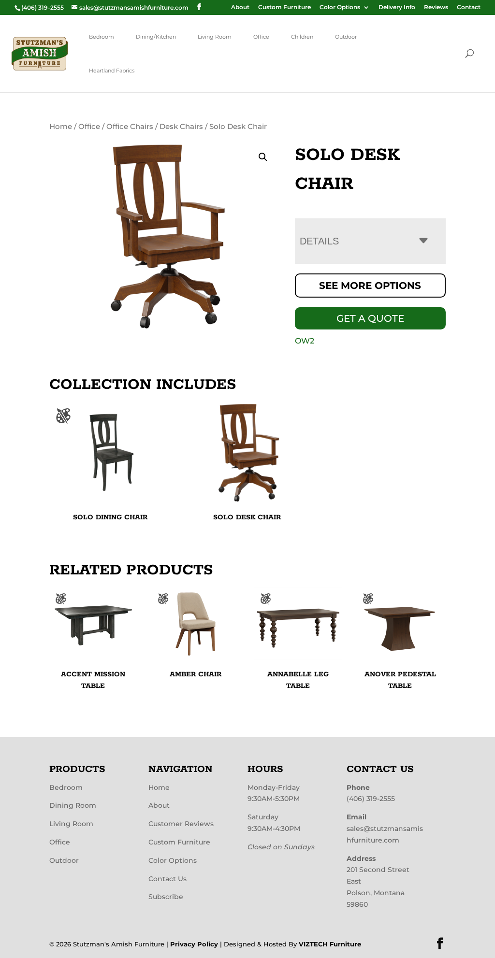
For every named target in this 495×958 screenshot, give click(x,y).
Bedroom (101, 36)
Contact (468, 7)
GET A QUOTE (370, 318)
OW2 (304, 340)
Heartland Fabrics (111, 70)
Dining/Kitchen (156, 36)
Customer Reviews (181, 823)
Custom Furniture (284, 7)
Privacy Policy (194, 944)
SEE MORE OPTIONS (370, 285)
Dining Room (72, 805)
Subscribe (165, 896)
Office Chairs (129, 126)
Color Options (340, 7)
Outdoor (346, 36)
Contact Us (167, 878)
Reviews (436, 7)
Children (302, 36)
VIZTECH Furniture (330, 944)
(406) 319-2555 (371, 798)
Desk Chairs (181, 126)
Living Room (215, 36)
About (240, 7)
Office (261, 36)
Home (60, 126)
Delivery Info (397, 7)
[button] (263, 157)
